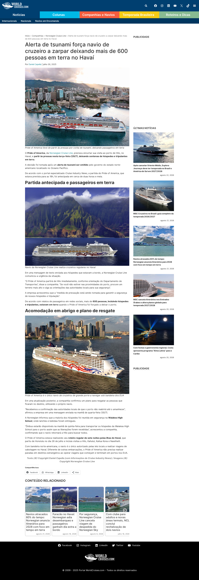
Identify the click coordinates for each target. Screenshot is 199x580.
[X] (181, 5)
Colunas (59, 15)
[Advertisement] (153, 82)
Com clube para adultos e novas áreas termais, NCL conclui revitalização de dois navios (117, 522)
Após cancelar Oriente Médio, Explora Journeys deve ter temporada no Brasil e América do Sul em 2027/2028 (152, 168)
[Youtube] (175, 5)
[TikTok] (188, 5)
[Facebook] (155, 5)
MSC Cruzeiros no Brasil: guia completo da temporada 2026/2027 (153, 215)
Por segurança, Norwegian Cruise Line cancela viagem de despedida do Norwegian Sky (90, 522)
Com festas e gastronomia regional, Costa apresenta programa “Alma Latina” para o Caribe (153, 351)
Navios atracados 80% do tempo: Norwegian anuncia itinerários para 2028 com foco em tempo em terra (38, 522)
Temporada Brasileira (138, 15)
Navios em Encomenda (47, 21)
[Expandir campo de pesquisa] (146, 6)
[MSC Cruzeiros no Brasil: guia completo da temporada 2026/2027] (153, 196)
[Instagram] (162, 5)
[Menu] (194, 6)
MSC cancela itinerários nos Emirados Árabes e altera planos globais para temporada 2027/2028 (151, 302)
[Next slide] (125, 510)
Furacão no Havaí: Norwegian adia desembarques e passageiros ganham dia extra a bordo (64, 522)
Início (27, 36)
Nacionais (26, 21)
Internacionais (9, 21)
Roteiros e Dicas (178, 15)
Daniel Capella (35, 64)
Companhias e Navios (98, 15)
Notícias (19, 15)
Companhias (37, 36)
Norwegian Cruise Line (56, 36)
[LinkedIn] (168, 5)
